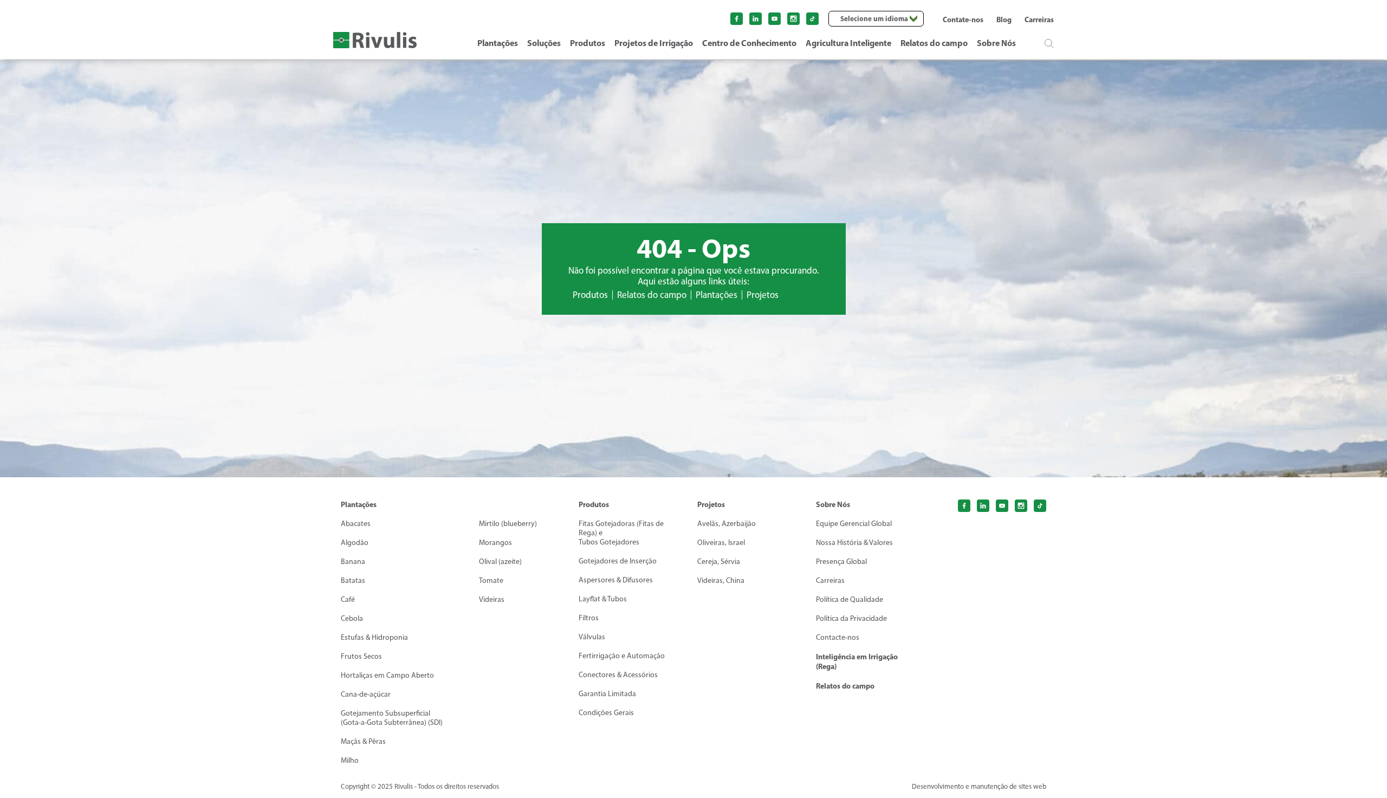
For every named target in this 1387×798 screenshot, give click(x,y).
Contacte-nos (837, 637)
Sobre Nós (996, 42)
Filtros (589, 617)
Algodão (354, 542)
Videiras (491, 599)
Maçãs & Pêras (363, 741)
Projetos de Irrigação (653, 42)
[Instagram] (793, 18)
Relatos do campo (934, 42)
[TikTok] (1040, 505)
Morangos (495, 542)
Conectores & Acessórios (618, 674)
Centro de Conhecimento (749, 42)
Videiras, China (720, 580)
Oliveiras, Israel (721, 542)
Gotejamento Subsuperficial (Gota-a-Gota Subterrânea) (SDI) (392, 718)
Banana (353, 561)
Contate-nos (963, 19)
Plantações (497, 42)
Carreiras (1039, 19)
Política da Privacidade (851, 618)
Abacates (356, 523)
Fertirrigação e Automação (622, 655)
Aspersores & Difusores (616, 580)
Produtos (587, 42)
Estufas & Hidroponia (374, 637)
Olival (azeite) (500, 561)
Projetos (763, 294)
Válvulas (592, 636)
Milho (350, 760)
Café (348, 599)
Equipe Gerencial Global (854, 523)
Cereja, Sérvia (718, 561)
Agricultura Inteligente (848, 42)
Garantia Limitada (607, 693)
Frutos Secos (361, 656)
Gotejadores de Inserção (618, 561)
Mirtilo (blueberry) (508, 523)
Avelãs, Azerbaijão (726, 523)
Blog (1004, 19)
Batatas (353, 580)
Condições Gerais (606, 712)
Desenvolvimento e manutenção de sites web (979, 786)
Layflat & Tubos (603, 599)
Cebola (352, 618)
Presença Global (841, 561)
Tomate (491, 580)
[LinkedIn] (755, 18)
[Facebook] (736, 18)
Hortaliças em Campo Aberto (387, 675)
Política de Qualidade (849, 599)
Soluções (544, 42)
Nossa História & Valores (854, 542)
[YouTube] (774, 18)
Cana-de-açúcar (366, 694)
